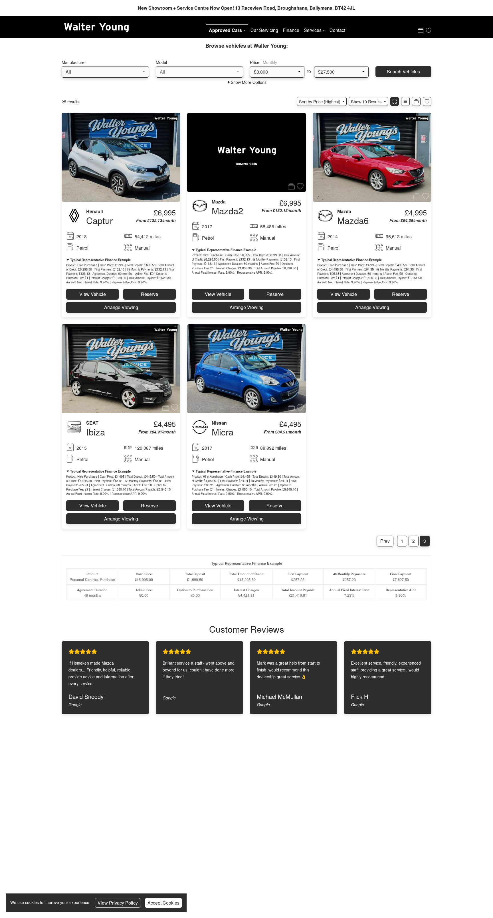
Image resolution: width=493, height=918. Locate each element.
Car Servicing (264, 30)
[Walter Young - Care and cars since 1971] (96, 26)
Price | (263, 62)
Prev (385, 541)
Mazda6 (353, 220)
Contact (337, 30)
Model (161, 62)
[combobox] (105, 71)
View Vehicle (92, 294)
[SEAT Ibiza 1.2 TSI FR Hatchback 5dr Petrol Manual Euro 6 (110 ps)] (121, 368)
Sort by (319, 101)
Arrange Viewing (121, 307)
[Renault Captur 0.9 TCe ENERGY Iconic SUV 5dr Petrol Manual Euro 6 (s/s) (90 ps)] (121, 157)
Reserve (149, 294)
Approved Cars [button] (225, 30)
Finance (291, 30)
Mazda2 (227, 210)
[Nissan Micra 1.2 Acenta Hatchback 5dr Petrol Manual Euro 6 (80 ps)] (246, 368)
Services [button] (313, 30)
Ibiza (95, 431)
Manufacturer (74, 62)
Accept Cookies (163, 902)
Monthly (270, 62)
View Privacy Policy (118, 902)
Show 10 (366, 101)
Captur (99, 220)
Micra (222, 431)
